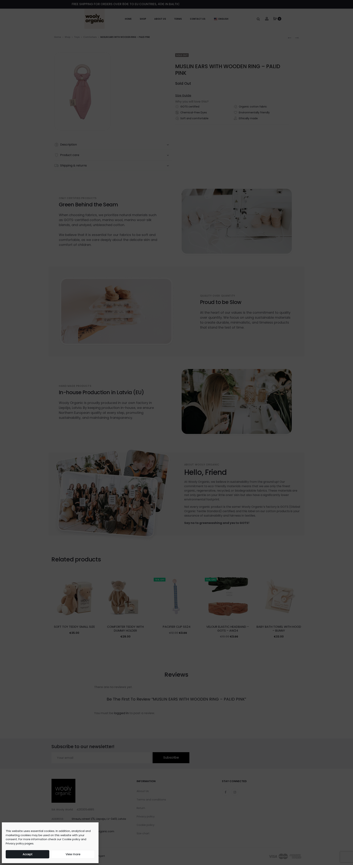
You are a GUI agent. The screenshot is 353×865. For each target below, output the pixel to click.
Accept (28, 854)
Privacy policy (15, 843)
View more (73, 854)
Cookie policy (71, 839)
